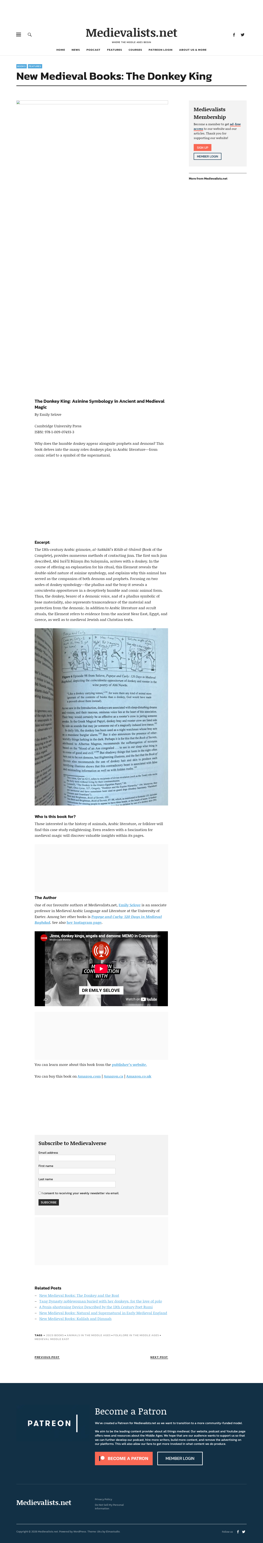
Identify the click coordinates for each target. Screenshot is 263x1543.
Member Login (207, 156)
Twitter (242, 34)
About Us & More (193, 49)
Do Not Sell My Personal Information (109, 1507)
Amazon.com (89, 1076)
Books (21, 66)
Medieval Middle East (52, 1339)
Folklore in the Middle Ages (136, 1335)
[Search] (29, 34)
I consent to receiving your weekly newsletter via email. (80, 1193)
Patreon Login (161, 49)
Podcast (93, 49)
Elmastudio (113, 1532)
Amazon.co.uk (138, 1076)
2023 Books (55, 1335)
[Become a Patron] (124, 1464)
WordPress (79, 1532)
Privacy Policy (103, 1499)
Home (60, 49)
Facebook (234, 34)
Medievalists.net (132, 32)
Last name (46, 1179)
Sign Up (202, 147)
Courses (135, 49)
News (76, 49)
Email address (48, 1153)
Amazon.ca (113, 1076)
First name (46, 1166)
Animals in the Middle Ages (89, 1335)
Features (114, 49)
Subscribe (49, 1202)
